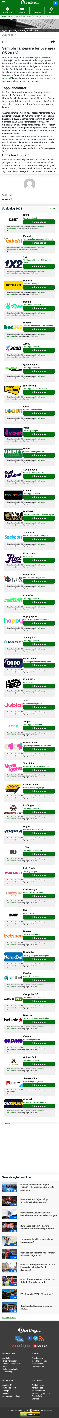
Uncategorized (25, 30)
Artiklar (11, 16)
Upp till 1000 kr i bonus (32, 410)
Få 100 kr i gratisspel (31, 1039)
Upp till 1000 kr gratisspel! (33, 451)
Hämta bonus (39, 222)
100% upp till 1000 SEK (32, 725)
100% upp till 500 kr (31, 347)
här (37, 228)
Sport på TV (7, 1385)
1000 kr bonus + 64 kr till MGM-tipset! (38, 515)
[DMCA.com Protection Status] (30, 1414)
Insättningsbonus (39, 1361)
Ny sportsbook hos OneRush (34, 1102)
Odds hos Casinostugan (33, 892)
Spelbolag (12, 30)
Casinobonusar (38, 1366)
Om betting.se (38, 1385)
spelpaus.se (11, 228)
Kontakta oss (37, 1388)
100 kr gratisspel (30, 871)
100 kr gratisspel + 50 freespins (36, 955)
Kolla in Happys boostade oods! (36, 619)
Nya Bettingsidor (9, 1361)
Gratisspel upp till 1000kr (33, 473)
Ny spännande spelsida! (32, 703)
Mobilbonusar (37, 1363)
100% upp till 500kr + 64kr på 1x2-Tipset (37, 261)
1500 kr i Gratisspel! (31, 284)
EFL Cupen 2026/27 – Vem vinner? (36, 1294)
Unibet (36, 30)
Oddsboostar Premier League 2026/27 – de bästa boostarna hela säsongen (37, 1187)
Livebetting (7, 1372)
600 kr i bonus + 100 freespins (35, 535)
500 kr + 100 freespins (32, 934)
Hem (4, 16)
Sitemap (35, 1399)
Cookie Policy (37, 1396)
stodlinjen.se (40, 226)
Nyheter (5, 1393)
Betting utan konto (10, 1369)
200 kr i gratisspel (30, 431)
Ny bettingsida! (29, 557)
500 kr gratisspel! (30, 218)
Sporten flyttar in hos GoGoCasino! (37, 745)
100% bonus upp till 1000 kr (34, 305)
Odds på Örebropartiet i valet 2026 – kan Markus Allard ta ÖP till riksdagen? (37, 1267)
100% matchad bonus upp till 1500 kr (38, 239)
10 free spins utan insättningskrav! (37, 661)
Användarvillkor (38, 1391)
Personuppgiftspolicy (41, 1393)
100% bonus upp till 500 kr (34, 997)
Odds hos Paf (28, 913)
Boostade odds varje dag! (33, 787)
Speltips (5, 1391)
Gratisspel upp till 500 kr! (33, 829)
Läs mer (52, 208)
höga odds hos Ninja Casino (34, 577)
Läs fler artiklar (9, 1317)
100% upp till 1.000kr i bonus (35, 389)
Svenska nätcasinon (11, 1396)
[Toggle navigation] (3, 2)
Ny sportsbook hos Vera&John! (36, 766)
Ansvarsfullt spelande (42, 1410)
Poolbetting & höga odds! (33, 1081)
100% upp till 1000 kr (32, 493)
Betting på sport (9, 1388)
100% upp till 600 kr (31, 808)
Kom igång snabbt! (31, 976)
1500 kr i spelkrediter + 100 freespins (38, 326)
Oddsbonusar (37, 1358)
